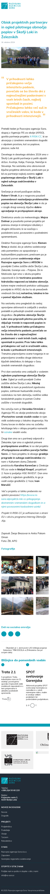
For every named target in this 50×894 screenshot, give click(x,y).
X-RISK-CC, (36, 136)
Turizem (4, 837)
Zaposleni (5, 855)
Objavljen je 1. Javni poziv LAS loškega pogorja (26, 648)
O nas (4, 847)
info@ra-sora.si (7, 875)
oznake (8, 432)
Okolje (4, 834)
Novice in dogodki (10, 807)
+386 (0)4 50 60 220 (10, 790)
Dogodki (4, 816)
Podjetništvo (6, 827)
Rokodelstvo (6, 841)
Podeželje (5, 830)
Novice (4, 812)
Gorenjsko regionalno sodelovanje (16, 859)
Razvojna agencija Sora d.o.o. (14, 852)
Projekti (5, 822)
